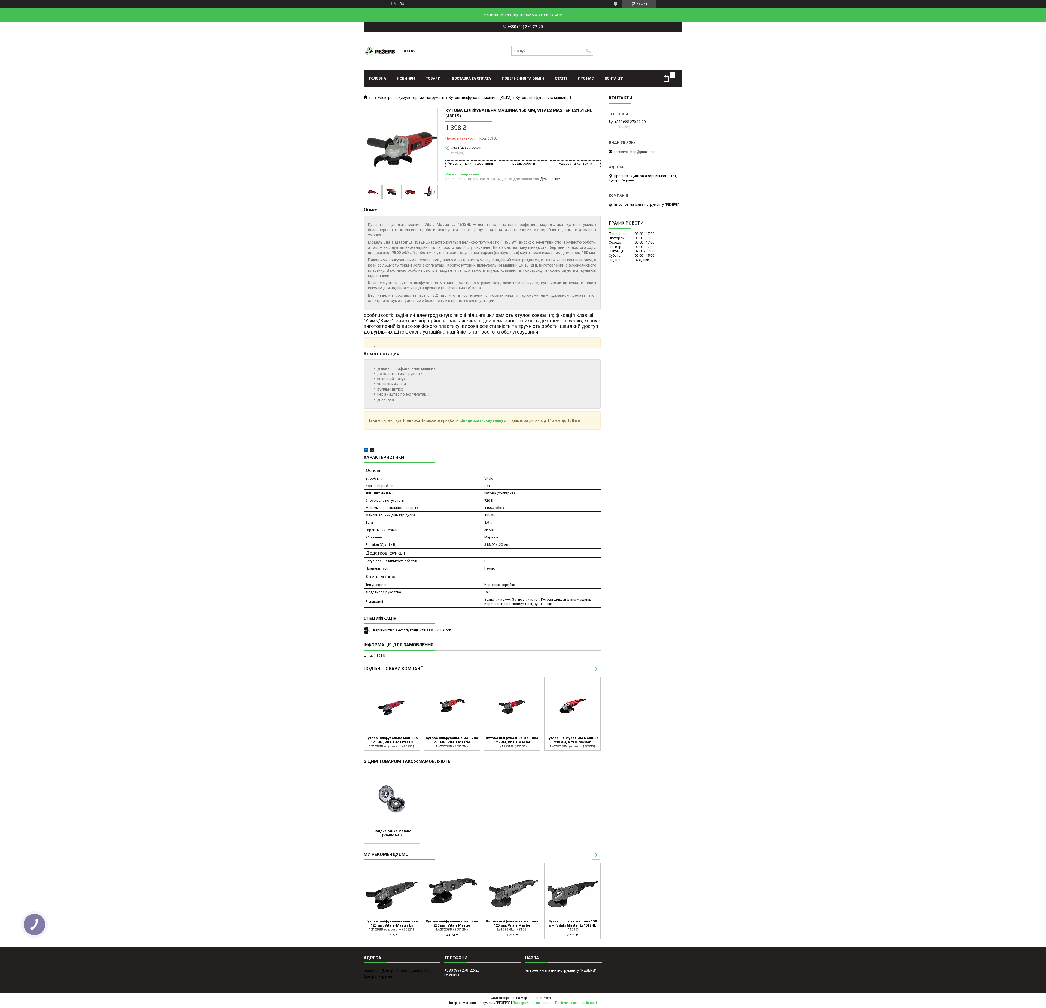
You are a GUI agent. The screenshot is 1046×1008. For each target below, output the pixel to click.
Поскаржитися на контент (533, 1003)
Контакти (614, 78)
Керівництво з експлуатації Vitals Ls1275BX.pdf (412, 630)
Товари (433, 78)
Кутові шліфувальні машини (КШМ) (480, 97)
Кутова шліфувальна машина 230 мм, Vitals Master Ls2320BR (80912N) (452, 742)
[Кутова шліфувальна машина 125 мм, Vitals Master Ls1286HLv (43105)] (512, 892)
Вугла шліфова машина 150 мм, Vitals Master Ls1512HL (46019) (572, 925)
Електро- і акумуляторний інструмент (411, 97)
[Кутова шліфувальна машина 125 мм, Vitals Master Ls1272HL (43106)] (512, 706)
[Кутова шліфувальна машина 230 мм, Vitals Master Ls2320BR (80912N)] (452, 706)
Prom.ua (549, 998)
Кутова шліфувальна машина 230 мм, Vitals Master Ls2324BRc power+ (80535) (572, 742)
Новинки (406, 78)
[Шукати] (588, 51)
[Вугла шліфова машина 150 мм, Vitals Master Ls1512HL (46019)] (572, 892)
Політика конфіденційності (576, 1003)
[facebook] (366, 451)
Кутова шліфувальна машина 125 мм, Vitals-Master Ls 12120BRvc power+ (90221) (392, 742)
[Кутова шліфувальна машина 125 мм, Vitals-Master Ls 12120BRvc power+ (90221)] (391, 706)
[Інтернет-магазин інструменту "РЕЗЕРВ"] (380, 50)
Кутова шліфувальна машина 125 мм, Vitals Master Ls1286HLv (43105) (512, 925)
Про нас (586, 78)
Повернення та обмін (523, 78)
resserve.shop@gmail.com (635, 152)
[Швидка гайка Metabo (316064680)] (391, 799)
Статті (561, 78)
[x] (372, 451)
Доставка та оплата (471, 78)
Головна (377, 78)
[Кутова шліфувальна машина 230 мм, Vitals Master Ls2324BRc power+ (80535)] (572, 706)
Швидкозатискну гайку (481, 420)
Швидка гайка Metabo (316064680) (391, 833)
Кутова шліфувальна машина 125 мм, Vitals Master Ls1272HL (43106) (512, 742)
